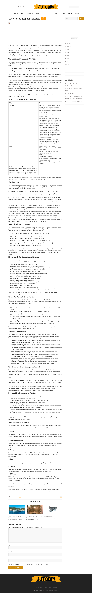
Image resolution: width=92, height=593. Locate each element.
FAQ (47, 590)
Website (10, 558)
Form (37, 13)
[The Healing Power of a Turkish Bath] (34, 509)
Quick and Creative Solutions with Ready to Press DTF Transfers (74, 102)
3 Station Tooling (48, 516)
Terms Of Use (35, 590)
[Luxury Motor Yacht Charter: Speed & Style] (16, 509)
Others (32, 23)
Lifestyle (56, 13)
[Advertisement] (35, 35)
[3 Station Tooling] (52, 509)
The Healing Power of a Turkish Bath (73, 89)
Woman (77, 13)
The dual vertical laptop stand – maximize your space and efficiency (73, 97)
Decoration (30, 13)
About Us (51, 590)
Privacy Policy (42, 590)
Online (70, 13)
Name (10, 545)
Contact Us (56, 590)
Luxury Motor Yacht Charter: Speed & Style (72, 84)
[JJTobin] (46, 576)
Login (63, 13)
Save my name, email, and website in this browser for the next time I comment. (29, 564)
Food (22, 13)
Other (67, 71)
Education (15, 13)
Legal (49, 13)
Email (10, 551)
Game (43, 13)
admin (13, 23)
